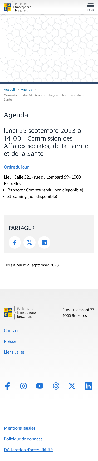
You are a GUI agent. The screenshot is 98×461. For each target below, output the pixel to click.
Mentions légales (19, 428)
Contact (11, 330)
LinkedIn (44, 242)
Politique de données (23, 438)
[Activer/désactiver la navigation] (90, 7)
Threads (55, 386)
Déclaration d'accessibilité (28, 449)
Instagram (23, 386)
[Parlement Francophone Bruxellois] (18, 7)
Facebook (15, 242)
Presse (10, 341)
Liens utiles (14, 351)
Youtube (39, 386)
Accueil (9, 89)
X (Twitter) (72, 386)
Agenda (26, 89)
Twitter (29, 242)
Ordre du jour (16, 166)
